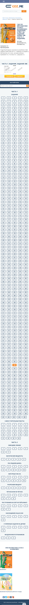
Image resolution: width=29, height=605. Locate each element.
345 (26, 334)
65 (25, 139)
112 (9, 174)
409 (20, 379)
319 (20, 316)
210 (26, 240)
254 (20, 271)
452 (9, 410)
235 (26, 257)
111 (3, 174)
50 (25, 129)
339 (20, 330)
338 (14, 330)
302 (9, 306)
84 (20, 153)
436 (3, 399)
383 (14, 361)
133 (14, 188)
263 (14, 278)
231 (3, 257)
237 (9, 261)
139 (20, 191)
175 (26, 216)
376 (3, 358)
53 (14, 132)
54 (20, 132)
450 (26, 406)
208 (14, 240)
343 (14, 334)
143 (14, 195)
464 (19, 417)
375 (26, 354)
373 (14, 354)
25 (25, 111)
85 (25, 153)
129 (20, 184)
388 (14, 365)
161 (3, 209)
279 (20, 288)
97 (9, 163)
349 (20, 337)
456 (3, 413)
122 (9, 181)
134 (20, 188)
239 (20, 261)
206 (3, 240)
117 (9, 177)
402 (9, 375)
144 (20, 195)
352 (9, 340)
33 (14, 118)
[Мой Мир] (11, 597)
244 (20, 264)
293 (14, 299)
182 (9, 222)
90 (25, 157)
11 (3, 104)
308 (14, 309)
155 (26, 202)
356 (3, 344)
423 (14, 389)
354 (20, 340)
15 (25, 104)
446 (3, 406)
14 (20, 104)
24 (20, 111)
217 (9, 247)
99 (20, 163)
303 (14, 306)
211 (3, 243)
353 (14, 340)
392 (9, 368)
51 (3, 132)
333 (14, 327)
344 (20, 334)
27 (9, 115)
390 (26, 365)
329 (20, 323)
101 (3, 167)
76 (3, 150)
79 (20, 150)
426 (3, 393)
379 (20, 358)
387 (9, 365)
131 (3, 188)
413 (14, 382)
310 (26, 309)
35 (25, 118)
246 (3, 268)
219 (20, 247)
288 (14, 295)
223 (14, 250)
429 (20, 393)
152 (9, 202)
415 (26, 382)
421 (3, 389)
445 (26, 403)
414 (20, 382)
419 (20, 386)
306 (3, 309)
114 (20, 174)
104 (20, 167)
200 (26, 233)
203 (14, 236)
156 (3, 205)
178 (14, 219)
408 (14, 379)
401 (3, 375)
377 (9, 358)
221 (3, 250)
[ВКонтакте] (4, 597)
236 (3, 261)
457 (9, 413)
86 (3, 157)
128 (14, 184)
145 (26, 195)
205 (26, 236)
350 (26, 337)
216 (3, 247)
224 (20, 250)
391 (3, 368)
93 (14, 160)
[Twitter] (6, 597)
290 (26, 295)
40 (25, 122)
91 (3, 160)
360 (26, 344)
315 (26, 313)
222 (9, 250)
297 (9, 302)
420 (26, 386)
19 (20, 108)
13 (14, 104)
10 (25, 101)
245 (26, 264)
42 (9, 125)
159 (20, 205)
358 (14, 344)
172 (9, 216)
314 (20, 313)
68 (14, 143)
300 (26, 302)
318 (14, 316)
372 (9, 354)
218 (14, 247)
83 (14, 153)
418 (14, 386)
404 (20, 375)
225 (26, 250)
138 (14, 191)
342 (9, 334)
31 (3, 118)
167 (9, 212)
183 (14, 222)
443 (14, 403)
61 (3, 139)
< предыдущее (10, 76)
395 (26, 368)
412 (9, 382)
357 (9, 344)
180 (26, 219)
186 (3, 226)
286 (3, 295)
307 (9, 309)
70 (25, 143)
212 (9, 243)
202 (9, 236)
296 (3, 302)
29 (20, 115)
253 (14, 271)
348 (14, 337)
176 (3, 219)
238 (14, 261)
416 (3, 386)
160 (26, 205)
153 (14, 202)
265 (26, 278)
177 (9, 219)
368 (14, 351)
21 (3, 111)
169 (20, 212)
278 (14, 288)
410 (26, 379)
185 (26, 222)
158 (14, 205)
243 (14, 264)
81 (3, 153)
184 (20, 222)
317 (9, 316)
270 (26, 281)
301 (3, 306)
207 (9, 240)
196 (3, 233)
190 (26, 226)
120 (26, 177)
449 (20, 406)
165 (26, 209)
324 (20, 320)
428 (14, 393)
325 (26, 320)
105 (26, 167)
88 (14, 157)
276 (3, 288)
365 (26, 347)
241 (3, 264)
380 (26, 358)
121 (3, 181)
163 (14, 209)
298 (14, 302)
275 (26, 285)
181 (3, 222)
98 (14, 163)
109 (20, 170)
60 (25, 136)
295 (26, 299)
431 (3, 396)
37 (9, 122)
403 (14, 375)
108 (14, 170)
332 (9, 327)
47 (9, 129)
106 (3, 170)
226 (3, 254)
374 (20, 354)
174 (20, 216)
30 (25, 115)
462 (9, 417)
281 (3, 292)
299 (20, 302)
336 (3, 330)
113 (14, 174)
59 (20, 136)
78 (14, 150)
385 (26, 361)
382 (9, 361)
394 (20, 368)
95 (25, 160)
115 (26, 174)
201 (3, 236)
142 (9, 195)
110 (26, 170)
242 (9, 264)
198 (14, 233)
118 (14, 177)
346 (3, 337)
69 (20, 143)
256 (3, 275)
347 (9, 337)
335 (26, 327)
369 (20, 351)
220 (26, 247)
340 (26, 330)
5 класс (6, 18)
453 (14, 410)
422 (9, 389)
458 (14, 413)
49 (20, 129)
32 (9, 118)
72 (9, 146)
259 (20, 275)
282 (9, 292)
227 (9, 254)
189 (20, 226)
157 (9, 205)
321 (3, 320)
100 (26, 163)
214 (20, 243)
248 (14, 268)
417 (9, 386)
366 (3, 351)
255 (26, 271)
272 (9, 285)
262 (9, 278)
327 (9, 323)
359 (20, 344)
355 (26, 340)
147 (9, 198)
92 (9, 160)
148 (14, 198)
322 (9, 320)
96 (3, 163)
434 (20, 396)
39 (20, 122)
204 (20, 236)
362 (9, 347)
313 (14, 313)
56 (3, 136)
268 (14, 281)
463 (14, 417)
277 (9, 288)
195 (26, 229)
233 (14, 257)
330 (26, 323)
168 (14, 212)
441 (3, 403)
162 (9, 209)
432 (9, 396)
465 (25, 417)
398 (14, 372)
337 (9, 330)
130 (26, 184)
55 (25, 132)
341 (3, 334)
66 (3, 143)
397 (9, 372)
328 (14, 323)
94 (20, 160)
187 (9, 226)
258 (14, 275)
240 (26, 261)
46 (3, 129)
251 (3, 271)
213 (14, 243)
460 (26, 413)
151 (3, 202)
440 (26, 399)
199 (20, 233)
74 (20, 146)
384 (20, 361)
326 (3, 323)
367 (9, 351)
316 (3, 316)
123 (14, 181)
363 (14, 347)
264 (20, 278)
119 (20, 177)
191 (3, 229)
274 (20, 285)
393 (14, 368)
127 (9, 184)
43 (14, 125)
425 (26, 389)
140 (26, 191)
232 (9, 257)
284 (20, 292)
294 (20, 299)
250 (26, 268)
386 (3, 365)
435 (26, 396)
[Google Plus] (13, 597)
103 (14, 167)
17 (9, 108)
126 (3, 184)
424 (20, 389)
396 (3, 372)
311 (3, 313)
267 (9, 281)
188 (14, 226)
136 (3, 191)
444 (20, 403)
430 (26, 393)
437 (9, 399)
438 (14, 399)
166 (3, 212)
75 (25, 146)
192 (9, 229)
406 (3, 379)
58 (14, 136)
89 (20, 157)
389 (20, 365)
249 (20, 268)
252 (9, 271)
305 (26, 306)
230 (26, 254)
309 (20, 309)
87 (9, 157)
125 (26, 181)
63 (14, 139)
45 (25, 125)
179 (20, 219)
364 (20, 347)
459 (20, 413)
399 (20, 372)
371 (3, 354)
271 (3, 285)
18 (14, 108)
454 (20, 410)
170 (26, 212)
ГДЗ (3, 18)
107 (9, 170)
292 (9, 299)
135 (26, 188)
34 (20, 118)
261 (3, 278)
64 (20, 139)
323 (14, 320)
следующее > (19, 76)
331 (3, 327)
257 (9, 275)
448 (14, 406)
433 (14, 396)
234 (20, 257)
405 (26, 375)
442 (9, 403)
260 (26, 275)
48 (14, 129)
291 (3, 299)
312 (9, 313)
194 (20, 229)
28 (14, 115)
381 (3, 361)
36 (3, 122)
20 (25, 108)
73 (14, 146)
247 (9, 268)
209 (20, 240)
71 (3, 146)
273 (14, 285)
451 (3, 410)
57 (9, 136)
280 (26, 288)
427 (9, 393)
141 (3, 195)
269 (20, 281)
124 (20, 181)
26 (3, 115)
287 (9, 295)
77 (9, 150)
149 (20, 198)
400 (26, 372)
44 (20, 125)
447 (9, 406)
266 (3, 281)
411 (3, 382)
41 (3, 125)
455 (26, 410)
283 (14, 292)
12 (9, 104)
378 (14, 358)
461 (3, 417)
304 (20, 306)
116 (3, 177)
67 (9, 143)
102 (9, 167)
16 (3, 108)
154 (20, 202)
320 (26, 316)
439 (20, 399)
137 (9, 191)
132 (9, 188)
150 (26, 198)
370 (26, 351)
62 (9, 139)
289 (20, 295)
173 (14, 216)
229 (20, 254)
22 (9, 111)
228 (14, 254)
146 (3, 198)
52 (9, 132)
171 (3, 216)
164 (20, 209)
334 (20, 327)
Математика (12, 18)
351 (3, 340)
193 (14, 229)
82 (9, 153)
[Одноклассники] (8, 597)
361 (3, 347)
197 (9, 233)
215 (26, 243)
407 (9, 379)
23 (14, 111)
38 (14, 122)
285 (26, 292)
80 (25, 150)
